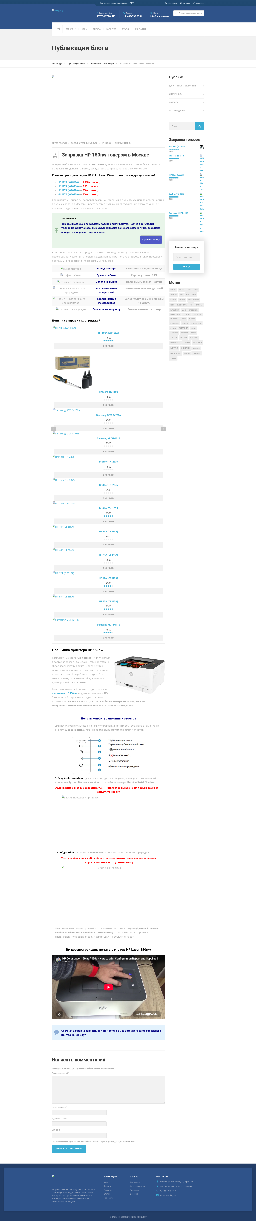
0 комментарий (123, 143)
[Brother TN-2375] (108, 480)
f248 (172, 305)
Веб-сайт (56, 1130)
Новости (173, 102)
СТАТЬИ (125, 29)
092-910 (181, 290)
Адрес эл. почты (59, 1118)
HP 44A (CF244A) (108, 554)
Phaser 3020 (196, 323)
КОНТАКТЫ (140, 29)
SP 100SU (184, 333)
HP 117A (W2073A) (68, 194)
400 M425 (173, 295)
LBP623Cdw (197, 315)
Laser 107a (193, 310)
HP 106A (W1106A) (108, 332)
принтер (196, 348)
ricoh (173, 328)
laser (184, 310)
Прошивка (134, 1190)
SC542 (193, 328)
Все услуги (135, 1182)
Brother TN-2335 (108, 461)
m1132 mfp (174, 319)
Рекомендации (177, 111)
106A (189, 290)
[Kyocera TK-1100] (108, 369)
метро (174, 348)
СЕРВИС (69, 29)
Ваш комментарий (60, 1073)
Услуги (107, 1182)
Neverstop (174, 323)
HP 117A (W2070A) (68, 182)
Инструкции (175, 94)
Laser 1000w (175, 315)
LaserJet (186, 315)
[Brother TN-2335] (108, 456)
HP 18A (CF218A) (108, 531)
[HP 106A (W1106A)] (108, 328)
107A (196, 290)
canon (173, 300)
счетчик (197, 354)
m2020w (192, 319)
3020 (181, 295)
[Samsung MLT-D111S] (108, 620)
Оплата (107, 1186)
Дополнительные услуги (84, 143)
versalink (194, 338)
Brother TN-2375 (108, 485)
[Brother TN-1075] (108, 503)
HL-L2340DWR (182, 305)
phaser (185, 323)
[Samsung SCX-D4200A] (108, 410)
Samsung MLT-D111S (108, 624)
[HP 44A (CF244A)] (108, 550)
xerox (186, 342)
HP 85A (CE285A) (108, 601)
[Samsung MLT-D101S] (108, 433)
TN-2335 (173, 338)
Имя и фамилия (59, 1107)
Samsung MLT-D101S (108, 438)
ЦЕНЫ (84, 29)
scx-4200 (174, 333)
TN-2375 (183, 338)
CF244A (182, 300)
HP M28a (199, 305)
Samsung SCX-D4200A (108, 415)
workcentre (175, 343)
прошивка (175, 353)
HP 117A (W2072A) (68, 190)
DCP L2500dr (193, 300)
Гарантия (108, 1190)
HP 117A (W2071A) (68, 186)
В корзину (108, 346)
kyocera (174, 310)
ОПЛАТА (97, 29)
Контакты (108, 1198)
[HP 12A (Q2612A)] (108, 573)
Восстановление (137, 1186)
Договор (134, 1194)
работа (187, 354)
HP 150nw (106, 143)
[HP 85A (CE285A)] (108, 596)
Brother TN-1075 (108, 508)
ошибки (185, 348)
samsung (183, 328)
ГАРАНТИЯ (111, 29)
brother (191, 294)
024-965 (173, 290)
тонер (173, 358)
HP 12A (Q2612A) (108, 578)
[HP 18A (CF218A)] (108, 526)
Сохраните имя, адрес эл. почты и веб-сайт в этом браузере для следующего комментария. (95, 1141)
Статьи (107, 1194)
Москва (197, 342)
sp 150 (193, 333)
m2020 (184, 319)
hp (191, 304)
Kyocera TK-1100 (108, 391)
